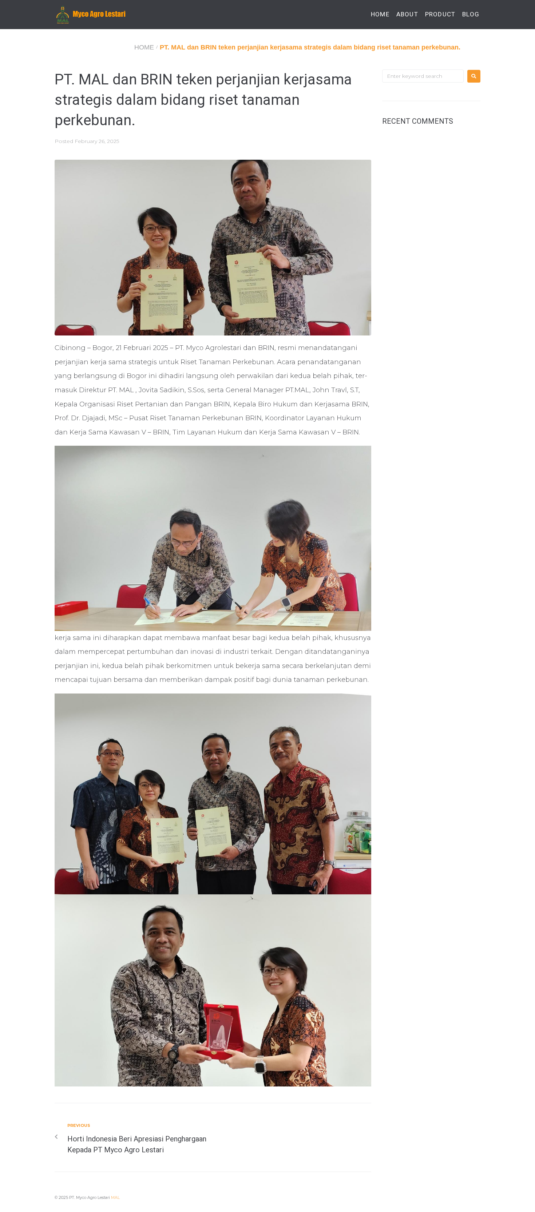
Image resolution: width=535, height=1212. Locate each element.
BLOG (470, 14)
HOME (380, 14)
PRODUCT (440, 14)
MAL (115, 1197)
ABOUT (407, 14)
